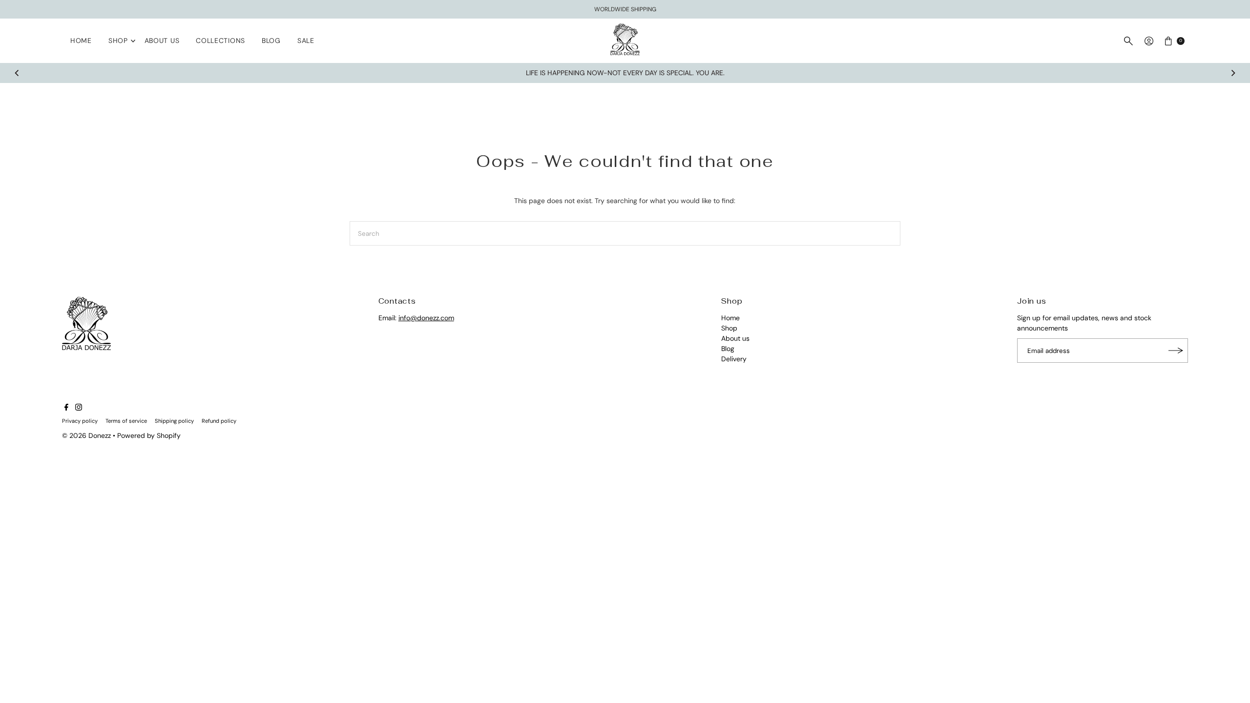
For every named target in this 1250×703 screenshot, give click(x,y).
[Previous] (17, 73)
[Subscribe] (1176, 350)
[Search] (1128, 41)
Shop (118, 40)
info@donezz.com (426, 317)
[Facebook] (66, 408)
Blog (271, 40)
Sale (305, 40)
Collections (220, 40)
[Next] (1232, 73)
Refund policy (219, 420)
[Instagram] (78, 408)
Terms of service (126, 420)
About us (162, 40)
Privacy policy (80, 420)
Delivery (734, 358)
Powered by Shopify (149, 435)
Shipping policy (174, 420)
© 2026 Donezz (86, 435)
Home (81, 40)
